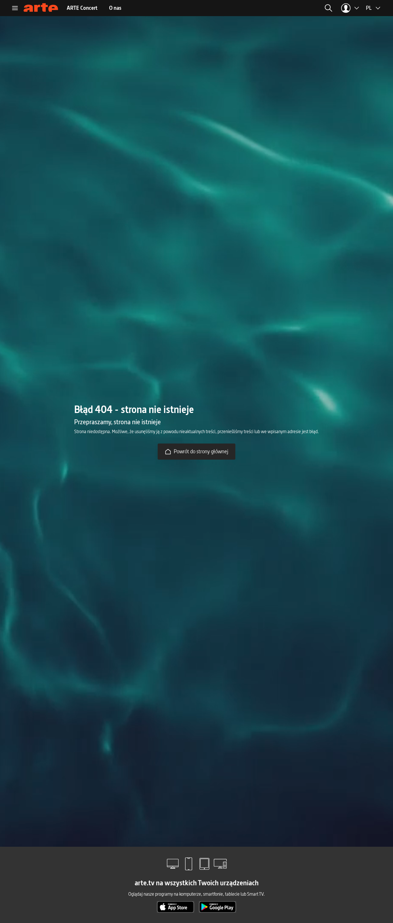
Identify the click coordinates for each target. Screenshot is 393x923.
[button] (283, 8)
